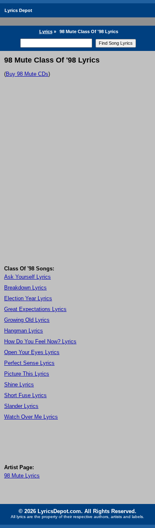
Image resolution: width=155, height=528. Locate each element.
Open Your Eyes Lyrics (32, 352)
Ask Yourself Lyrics (27, 277)
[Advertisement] (77, 183)
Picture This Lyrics (26, 374)
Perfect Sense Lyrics (29, 363)
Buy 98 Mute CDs (27, 74)
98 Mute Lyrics (22, 476)
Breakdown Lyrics (25, 287)
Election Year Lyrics (28, 298)
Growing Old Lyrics (27, 320)
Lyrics (45, 31)
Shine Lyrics (19, 384)
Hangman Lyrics (23, 331)
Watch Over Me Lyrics (31, 417)
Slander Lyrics (21, 406)
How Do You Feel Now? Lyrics (40, 341)
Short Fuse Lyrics (25, 395)
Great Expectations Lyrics (35, 309)
